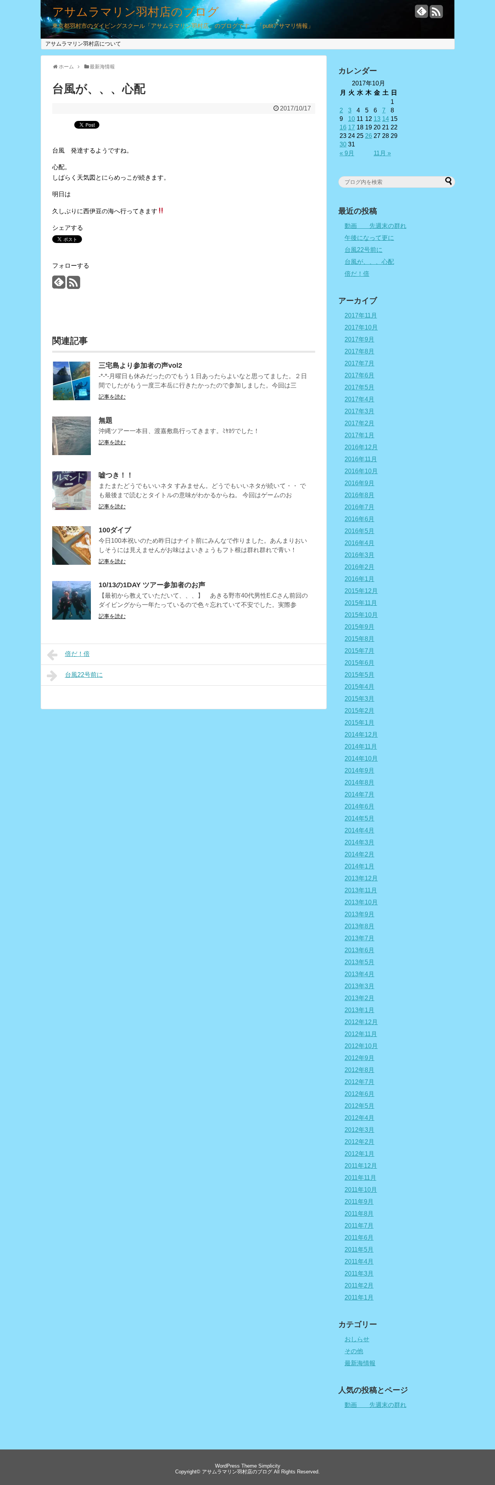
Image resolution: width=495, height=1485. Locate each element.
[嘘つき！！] (71, 508)
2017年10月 (361, 327)
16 (343, 127)
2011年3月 (359, 1273)
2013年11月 (361, 890)
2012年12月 (361, 1022)
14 (385, 119)
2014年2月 (359, 854)
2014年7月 (359, 794)
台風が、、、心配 (369, 261)
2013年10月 (361, 902)
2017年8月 (359, 351)
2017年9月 (359, 339)
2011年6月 (359, 1237)
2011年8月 (359, 1213)
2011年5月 (359, 1249)
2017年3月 (359, 411)
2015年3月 (359, 698)
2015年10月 (361, 615)
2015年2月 (359, 710)
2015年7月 (359, 650)
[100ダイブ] (71, 562)
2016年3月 (359, 555)
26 (368, 136)
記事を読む (112, 397)
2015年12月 (361, 591)
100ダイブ (115, 530)
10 (351, 119)
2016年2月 (359, 567)
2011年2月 (359, 1285)
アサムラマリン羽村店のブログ (135, 12)
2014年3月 (359, 842)
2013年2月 (359, 998)
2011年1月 (359, 1297)
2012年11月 (361, 1034)
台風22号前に (84, 674)
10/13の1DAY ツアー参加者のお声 (152, 585)
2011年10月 (361, 1189)
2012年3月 (359, 1129)
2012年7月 (359, 1082)
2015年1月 (359, 722)
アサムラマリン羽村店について (83, 44)
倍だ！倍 (77, 654)
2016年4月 (359, 543)
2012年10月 (361, 1046)
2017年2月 (359, 423)
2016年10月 (361, 471)
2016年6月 (359, 519)
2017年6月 (359, 375)
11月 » (382, 153)
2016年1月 (359, 579)
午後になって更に (369, 237)
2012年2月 (359, 1141)
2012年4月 (359, 1118)
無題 (106, 420)
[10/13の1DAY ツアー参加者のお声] (71, 617)
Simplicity (269, 1466)
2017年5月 (359, 387)
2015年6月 (359, 662)
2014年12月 (361, 734)
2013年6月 (359, 950)
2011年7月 (359, 1225)
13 (377, 119)
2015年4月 (359, 686)
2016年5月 (359, 531)
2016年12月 (361, 447)
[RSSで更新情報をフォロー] (436, 14)
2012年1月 (359, 1153)
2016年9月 (359, 483)
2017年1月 (359, 435)
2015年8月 (359, 638)
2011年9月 (359, 1201)
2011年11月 (360, 1177)
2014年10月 (361, 758)
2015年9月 (359, 627)
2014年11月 (361, 746)
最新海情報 (360, 1363)
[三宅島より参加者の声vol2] (71, 398)
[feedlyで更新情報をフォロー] (421, 14)
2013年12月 (361, 878)
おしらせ (357, 1339)
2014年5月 (359, 818)
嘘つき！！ (116, 475)
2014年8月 (359, 782)
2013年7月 (359, 938)
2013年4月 (359, 974)
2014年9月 (359, 770)
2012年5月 (359, 1106)
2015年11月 (361, 603)
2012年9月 (359, 1058)
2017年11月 (361, 315)
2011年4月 (359, 1261)
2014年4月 (359, 830)
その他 (354, 1351)
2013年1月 (359, 1010)
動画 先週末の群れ (375, 226)
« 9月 (347, 153)
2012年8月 (359, 1070)
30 (343, 144)
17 (351, 127)
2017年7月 (359, 363)
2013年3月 (359, 986)
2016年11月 (361, 459)
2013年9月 (359, 914)
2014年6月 (359, 806)
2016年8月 (359, 495)
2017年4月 (359, 399)
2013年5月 (359, 962)
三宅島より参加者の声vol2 (140, 365)
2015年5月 (359, 674)
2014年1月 (359, 866)
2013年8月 (359, 926)
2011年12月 (361, 1165)
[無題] (71, 453)
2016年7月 (359, 507)
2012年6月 (359, 1094)
